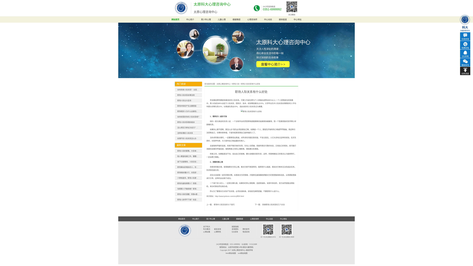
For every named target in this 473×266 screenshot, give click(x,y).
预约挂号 (246, 229)
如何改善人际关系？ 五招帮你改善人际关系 (189, 90)
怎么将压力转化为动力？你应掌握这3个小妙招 (189, 128)
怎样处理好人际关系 (185, 133)
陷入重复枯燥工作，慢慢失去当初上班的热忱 (189, 156)
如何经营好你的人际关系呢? (188, 117)
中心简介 (190, 19)
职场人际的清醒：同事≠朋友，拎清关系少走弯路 (189, 194)
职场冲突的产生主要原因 (186, 106)
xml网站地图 (242, 253)
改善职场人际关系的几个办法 (273, 205)
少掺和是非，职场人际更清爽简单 (189, 178)
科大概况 (206, 229)
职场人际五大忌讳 (184, 100)
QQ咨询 (235, 232)
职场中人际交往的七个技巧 (224, 205)
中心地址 (298, 19)
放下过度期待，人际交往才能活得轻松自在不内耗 (189, 162)
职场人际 (235, 84)
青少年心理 (206, 19)
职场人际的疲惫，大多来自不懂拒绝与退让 (189, 151)
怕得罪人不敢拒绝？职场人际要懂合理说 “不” (189, 189)
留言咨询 (217, 229)
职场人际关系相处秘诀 (186, 122)
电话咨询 (246, 232)
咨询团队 (235, 229)
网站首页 (175, 19)
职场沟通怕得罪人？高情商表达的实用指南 (189, 183)
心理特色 (217, 232)
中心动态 (268, 19)
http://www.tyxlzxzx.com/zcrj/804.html (229, 196)
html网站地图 (231, 253)
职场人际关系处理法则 (186, 95)
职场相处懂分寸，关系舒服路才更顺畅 (189, 173)
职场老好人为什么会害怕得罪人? (189, 111)
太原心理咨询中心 (223, 84)
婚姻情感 (236, 19)
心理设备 (206, 232)
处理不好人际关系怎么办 (186, 138)
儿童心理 (222, 19)
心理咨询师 (252, 19)
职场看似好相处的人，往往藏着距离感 (189, 167)
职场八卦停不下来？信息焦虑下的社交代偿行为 (189, 200)
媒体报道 (283, 19)
